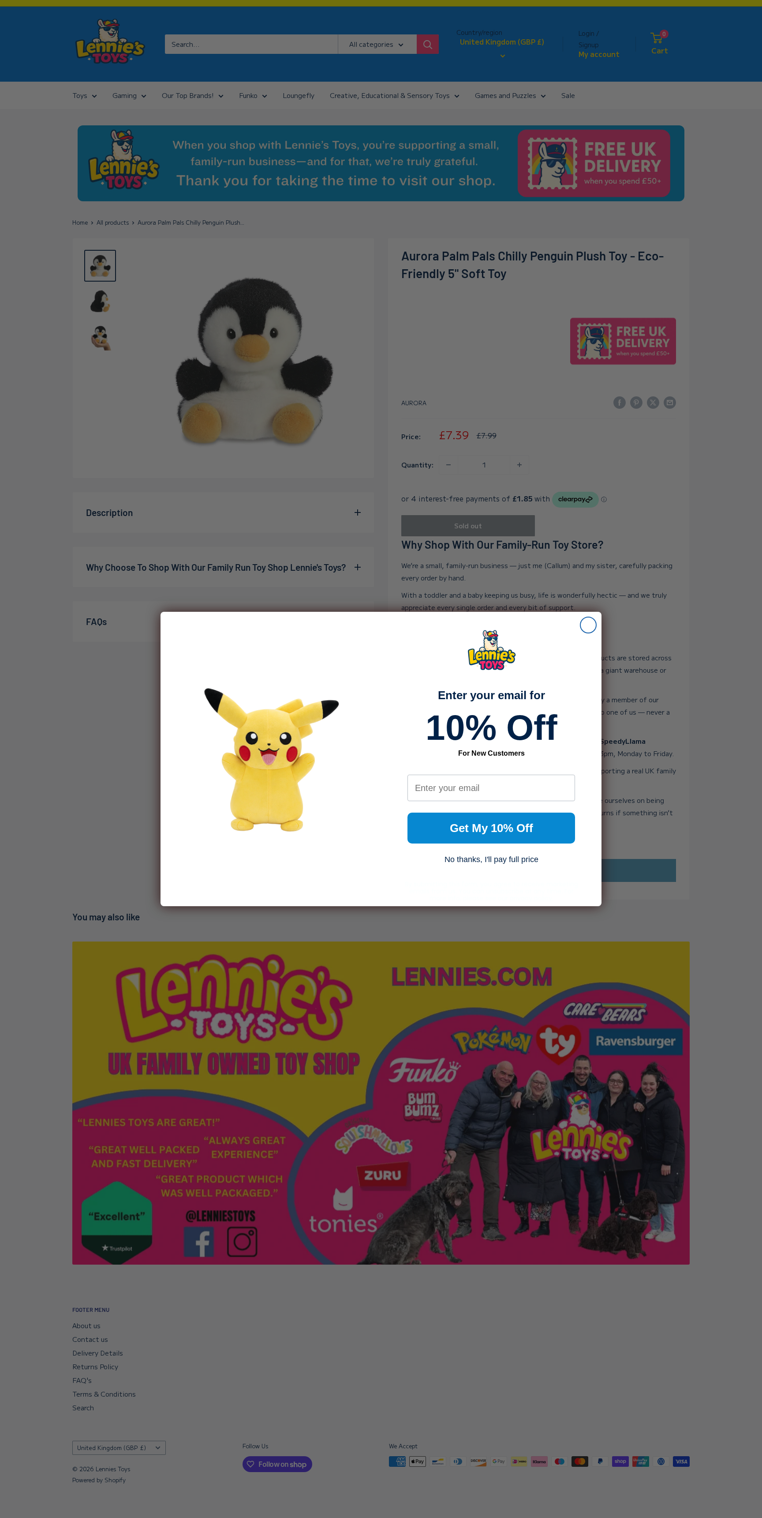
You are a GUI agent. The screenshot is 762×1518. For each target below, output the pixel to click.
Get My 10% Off (491, 828)
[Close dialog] (588, 625)
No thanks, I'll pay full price (491, 859)
